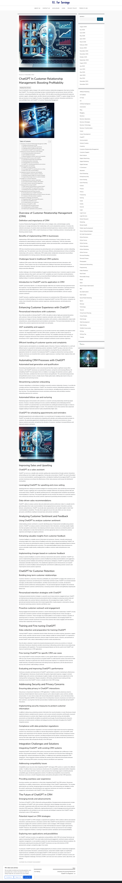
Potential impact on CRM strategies (31, 207)
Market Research (84, 219)
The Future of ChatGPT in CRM (28, 204)
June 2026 (82, 33)
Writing (82, 331)
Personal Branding (84, 255)
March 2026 (83, 42)
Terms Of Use (83, 8)
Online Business (84, 237)
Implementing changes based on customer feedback (34, 177)
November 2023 (84, 84)
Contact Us (46, 8)
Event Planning (83, 182)
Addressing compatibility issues (30, 200)
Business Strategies (85, 122)
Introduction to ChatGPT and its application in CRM (33, 150)
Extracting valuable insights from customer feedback (34, 175)
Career (81, 131)
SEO (81, 289)
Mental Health (83, 225)
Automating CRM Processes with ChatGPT (31, 158)
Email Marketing (84, 173)
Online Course (83, 240)
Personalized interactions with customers (31, 153)
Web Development (85, 322)
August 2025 (83, 63)
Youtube (82, 337)
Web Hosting (83, 325)
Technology (83, 307)
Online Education (84, 246)
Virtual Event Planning (85, 313)
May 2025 (82, 72)
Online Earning (83, 243)
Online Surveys (84, 252)
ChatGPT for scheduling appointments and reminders (34, 164)
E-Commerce (83, 167)
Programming (83, 267)
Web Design (83, 319)
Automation (83, 107)
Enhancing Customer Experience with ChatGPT (32, 151)
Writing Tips (83, 334)
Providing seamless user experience (31, 202)
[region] (18, 872)
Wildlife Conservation (85, 328)
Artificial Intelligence (85, 104)
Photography (83, 261)
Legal (81, 210)
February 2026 (83, 45)
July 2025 (82, 66)
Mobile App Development (86, 228)
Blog (81, 110)
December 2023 (84, 81)
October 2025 (83, 57)
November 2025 (84, 54)
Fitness (82, 192)
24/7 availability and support (29, 154)
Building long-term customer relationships (32, 180)
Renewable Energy (84, 276)
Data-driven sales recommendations (31, 170)
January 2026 (83, 48)
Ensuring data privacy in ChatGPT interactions (32, 193)
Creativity (82, 146)
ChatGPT (82, 137)
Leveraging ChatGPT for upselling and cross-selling (34, 169)
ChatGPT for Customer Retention (28, 178)
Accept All (27, 877)
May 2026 (82, 36)
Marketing (82, 222)
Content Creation (84, 143)
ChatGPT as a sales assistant (29, 167)
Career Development (85, 134)
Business (82, 116)
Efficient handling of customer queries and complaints (34, 156)
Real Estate (83, 273)
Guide (81, 201)
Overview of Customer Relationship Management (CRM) (34, 143)
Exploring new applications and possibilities (33, 208)
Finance (82, 188)
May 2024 (82, 78)
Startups (82, 304)
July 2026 (82, 30)
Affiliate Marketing (84, 91)
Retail (81, 279)
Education (82, 170)
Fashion (82, 185)
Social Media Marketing (86, 298)
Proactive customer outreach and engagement (33, 183)
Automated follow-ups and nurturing (30, 162)
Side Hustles (83, 295)
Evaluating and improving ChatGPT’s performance (33, 189)
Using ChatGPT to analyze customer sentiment (33, 173)
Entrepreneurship (84, 176)
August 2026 (83, 26)
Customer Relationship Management (30, 862)
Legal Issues (83, 213)
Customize (9, 877)
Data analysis (83, 155)
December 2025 (84, 51)
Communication (84, 140)
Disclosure (55, 8)
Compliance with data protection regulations (32, 196)
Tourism (82, 310)
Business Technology (85, 125)
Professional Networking (86, 264)
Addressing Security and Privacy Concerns (30, 191)
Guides (81, 204)
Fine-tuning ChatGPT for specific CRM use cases (33, 188)
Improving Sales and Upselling (28, 166)
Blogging (82, 113)
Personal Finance (84, 258)
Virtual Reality (83, 316)
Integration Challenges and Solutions (29, 197)
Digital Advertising (84, 158)
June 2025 (82, 69)
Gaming (82, 198)
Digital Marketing (84, 161)
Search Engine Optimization (87, 285)
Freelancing (83, 195)
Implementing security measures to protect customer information (36, 194)
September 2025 (84, 60)
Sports (81, 301)
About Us (37, 8)
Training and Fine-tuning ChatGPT (29, 185)
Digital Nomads (84, 164)
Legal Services (83, 216)
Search (82, 16)
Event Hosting (83, 179)
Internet (82, 207)
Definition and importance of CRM (30, 145)
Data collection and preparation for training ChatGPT (34, 186)
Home (63, 8)
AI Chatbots (83, 95)
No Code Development (85, 234)
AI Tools (82, 98)
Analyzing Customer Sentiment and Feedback (31, 172)
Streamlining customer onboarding (30, 161)
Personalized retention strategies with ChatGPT (33, 181)
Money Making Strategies (86, 231)
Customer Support (84, 152)
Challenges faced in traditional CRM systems (32, 148)
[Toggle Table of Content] (48, 141)
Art (80, 101)
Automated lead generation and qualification (32, 159)
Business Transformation (86, 128)
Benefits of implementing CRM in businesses (32, 147)
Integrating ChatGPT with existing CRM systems (33, 199)
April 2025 (82, 75)
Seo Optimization (84, 292)
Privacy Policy (72, 8)
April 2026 (82, 39)
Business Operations (85, 119)
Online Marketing (84, 249)
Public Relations (84, 270)
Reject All (18, 877)
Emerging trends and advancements (31, 205)
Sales (81, 282)
